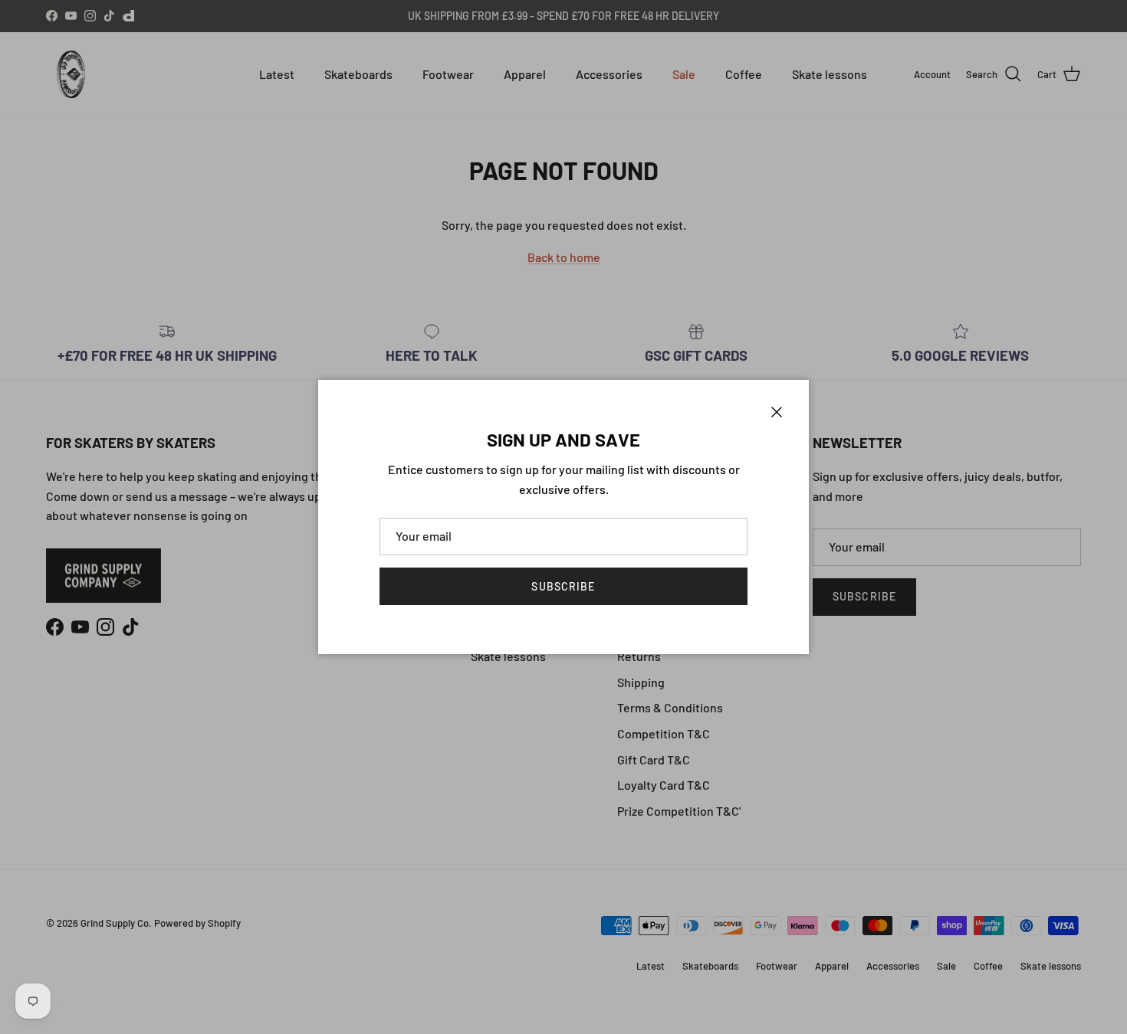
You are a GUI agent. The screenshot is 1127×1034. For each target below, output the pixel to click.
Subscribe (563, 586)
